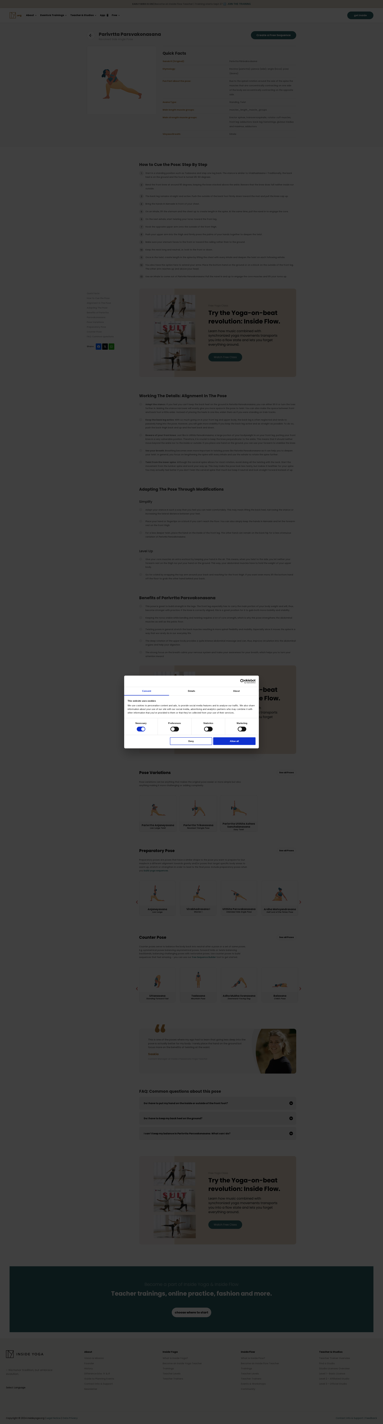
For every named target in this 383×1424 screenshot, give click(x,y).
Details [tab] (191, 691)
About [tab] (236, 691)
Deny (191, 741)
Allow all (234, 741)
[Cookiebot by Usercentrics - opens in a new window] (242, 681)
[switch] (174, 729)
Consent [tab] (146, 691)
